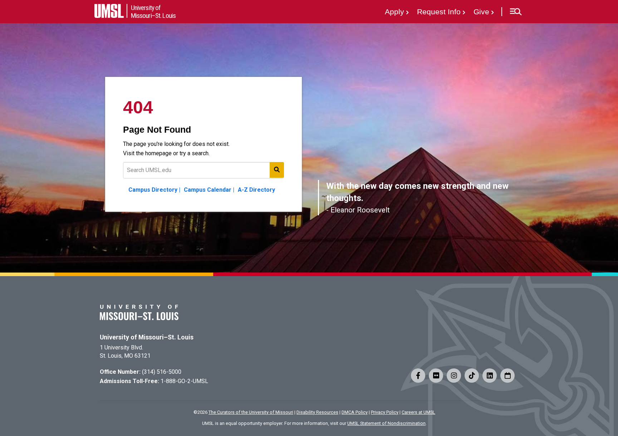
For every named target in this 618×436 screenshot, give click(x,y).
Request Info (439, 12)
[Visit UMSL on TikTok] (472, 375)
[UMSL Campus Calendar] (507, 375)
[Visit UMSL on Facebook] (418, 375)
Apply (394, 12)
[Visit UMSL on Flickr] (436, 375)
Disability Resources (317, 412)
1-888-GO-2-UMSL (184, 381)
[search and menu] (277, 170)
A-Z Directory (256, 189)
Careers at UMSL (418, 412)
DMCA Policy (355, 412)
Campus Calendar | (209, 189)
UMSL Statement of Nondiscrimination (386, 423)
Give (481, 12)
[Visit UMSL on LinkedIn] (489, 375)
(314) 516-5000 (161, 371)
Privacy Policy (384, 412)
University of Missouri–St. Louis (146, 337)
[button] (515, 12)
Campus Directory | (154, 189)
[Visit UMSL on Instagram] (454, 375)
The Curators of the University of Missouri (251, 412)
